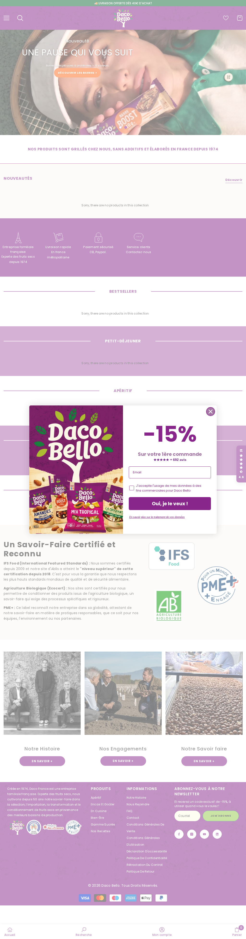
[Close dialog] (210, 411)
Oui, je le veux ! (170, 503)
